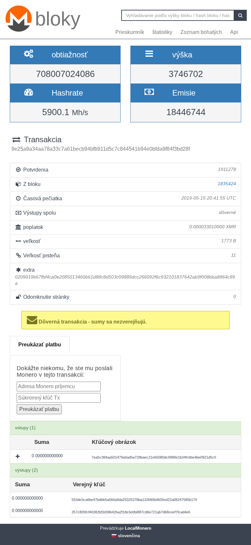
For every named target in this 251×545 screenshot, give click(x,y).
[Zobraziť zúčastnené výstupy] (18, 456)
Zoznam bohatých (201, 32)
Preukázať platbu (39, 344)
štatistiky (162, 32)
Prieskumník (129, 32)
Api (234, 32)
